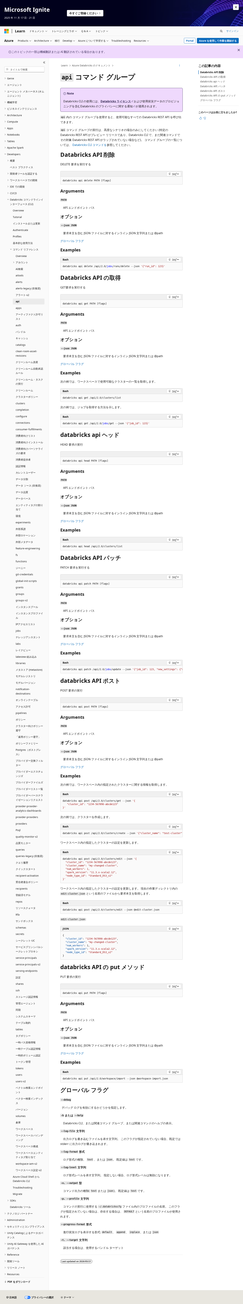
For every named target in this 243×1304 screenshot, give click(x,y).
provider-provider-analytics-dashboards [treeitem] (28, 808)
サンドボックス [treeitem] (24, 921)
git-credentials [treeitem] (24, 574)
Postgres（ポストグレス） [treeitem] (28, 752)
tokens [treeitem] (19, 1068)
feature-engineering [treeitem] (28, 548)
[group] (121, 669)
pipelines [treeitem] (21, 713)
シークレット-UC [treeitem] (25, 940)
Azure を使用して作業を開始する (218, 40)
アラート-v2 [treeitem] (22, 295)
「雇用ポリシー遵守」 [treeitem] (28, 736)
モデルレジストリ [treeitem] (26, 676)
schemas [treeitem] (21, 927)
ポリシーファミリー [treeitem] (27, 743)
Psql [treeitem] (18, 830)
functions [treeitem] (21, 561)
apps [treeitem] (19, 308)
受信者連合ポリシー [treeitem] (27, 882)
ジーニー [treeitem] (21, 568)
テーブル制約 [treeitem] (23, 1022)
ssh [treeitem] (18, 990)
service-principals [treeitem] (26, 957)
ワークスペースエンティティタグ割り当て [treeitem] (29, 1155)
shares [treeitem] (20, 983)
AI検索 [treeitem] (19, 269)
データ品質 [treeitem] (22, 492)
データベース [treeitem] (23, 498)
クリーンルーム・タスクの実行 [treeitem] (29, 382)
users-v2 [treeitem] (21, 1081)
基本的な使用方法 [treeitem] (23, 243)
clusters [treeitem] (20, 403)
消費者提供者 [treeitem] (23, 459)
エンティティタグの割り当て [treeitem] (29, 507)
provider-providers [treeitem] (27, 817)
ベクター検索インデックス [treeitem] (29, 1101)
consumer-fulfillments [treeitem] (29, 429)
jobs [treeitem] (18, 630)
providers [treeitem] (21, 823)
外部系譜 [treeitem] (21, 529)
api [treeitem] (17, 301)
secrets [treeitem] (20, 934)
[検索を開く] (221, 31)
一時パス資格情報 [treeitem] (26, 1042)
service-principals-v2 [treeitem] (28, 964)
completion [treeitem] (22, 409)
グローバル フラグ (72, 241)
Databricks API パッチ (213, 86)
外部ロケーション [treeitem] (26, 535)
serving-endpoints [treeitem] (27, 970)
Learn (64, 65)
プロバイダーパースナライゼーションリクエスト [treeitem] (29, 797)
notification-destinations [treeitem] (23, 691)
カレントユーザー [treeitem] (26, 472)
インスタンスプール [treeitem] (27, 607)
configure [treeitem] (21, 416)
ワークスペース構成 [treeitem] (27, 1146)
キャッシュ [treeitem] (22, 338)
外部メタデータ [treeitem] (24, 542)
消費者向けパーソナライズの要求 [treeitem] (29, 451)
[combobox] (24, 69)
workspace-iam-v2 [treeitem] (26, 1163)
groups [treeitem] (20, 594)
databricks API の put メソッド (218, 95)
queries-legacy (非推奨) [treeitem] (29, 856)
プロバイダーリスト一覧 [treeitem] (29, 789)
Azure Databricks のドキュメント (91, 65)
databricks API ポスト (212, 91)
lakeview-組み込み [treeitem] (26, 656)
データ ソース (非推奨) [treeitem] (28, 485)
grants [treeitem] (19, 587)
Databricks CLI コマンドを (89, 145)
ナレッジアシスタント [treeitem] (28, 637)
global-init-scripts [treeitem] (26, 581)
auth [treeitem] (18, 325)
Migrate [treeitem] (17, 1194)
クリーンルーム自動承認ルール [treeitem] (29, 371)
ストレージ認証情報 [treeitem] (27, 996)
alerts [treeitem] (19, 282)
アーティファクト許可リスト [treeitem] (29, 316)
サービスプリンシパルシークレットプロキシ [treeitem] (29, 949)
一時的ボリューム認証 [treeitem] (28, 1055)
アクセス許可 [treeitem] (23, 706)
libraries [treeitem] (21, 663)
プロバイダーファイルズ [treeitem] (29, 782)
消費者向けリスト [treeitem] (26, 435)
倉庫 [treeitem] (18, 1122)
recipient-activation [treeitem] (27, 875)
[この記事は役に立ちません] (205, 118)
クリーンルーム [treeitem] (24, 390)
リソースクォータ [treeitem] (26, 908)
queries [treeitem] (20, 849)
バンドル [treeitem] (21, 331)
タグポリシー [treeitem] (23, 1035)
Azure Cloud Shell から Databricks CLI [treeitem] (26, 1179)
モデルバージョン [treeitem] (26, 682)
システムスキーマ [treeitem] (26, 1016)
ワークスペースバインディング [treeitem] (29, 1138)
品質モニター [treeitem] (23, 843)
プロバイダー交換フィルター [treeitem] (29, 763)
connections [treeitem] (23, 422)
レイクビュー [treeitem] (23, 650)
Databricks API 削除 (212, 72)
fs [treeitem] (17, 555)
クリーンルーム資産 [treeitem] (27, 362)
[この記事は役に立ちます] (200, 118)
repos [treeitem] (19, 901)
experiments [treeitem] (23, 522)
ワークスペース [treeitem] (24, 1129)
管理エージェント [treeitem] (26, 1003)
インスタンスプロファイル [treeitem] (29, 615)
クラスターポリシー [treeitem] (27, 396)
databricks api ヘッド (212, 81)
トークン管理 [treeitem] (23, 1061)
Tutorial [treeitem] (17, 217)
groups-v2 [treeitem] (22, 600)
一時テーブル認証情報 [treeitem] (28, 1048)
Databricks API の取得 (213, 76)
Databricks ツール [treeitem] (20, 1207)
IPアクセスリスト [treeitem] (25, 624)
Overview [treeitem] (18, 210)
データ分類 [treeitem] (22, 479)
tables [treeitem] (19, 1029)
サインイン (232, 31)
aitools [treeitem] (19, 275)
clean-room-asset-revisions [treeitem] (26, 353)
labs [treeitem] (18, 643)
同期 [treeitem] (18, 1009)
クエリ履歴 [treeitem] (22, 862)
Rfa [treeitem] (18, 914)
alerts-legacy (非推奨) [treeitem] (28, 288)
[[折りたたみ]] (44, 62)
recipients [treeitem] (22, 888)
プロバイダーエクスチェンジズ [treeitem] (29, 774)
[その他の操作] (179, 66)
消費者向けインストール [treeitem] (29, 442)
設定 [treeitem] (18, 977)
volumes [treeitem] (21, 1116)
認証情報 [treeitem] (21, 466)
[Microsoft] (6, 31)
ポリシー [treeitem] (21, 719)
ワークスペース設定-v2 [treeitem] (29, 1170)
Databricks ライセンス (116, 101)
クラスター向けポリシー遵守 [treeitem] (29, 728)
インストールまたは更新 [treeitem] (26, 223)
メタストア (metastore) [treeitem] (29, 669)
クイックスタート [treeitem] (26, 869)
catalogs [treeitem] (21, 344)
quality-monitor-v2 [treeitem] (27, 836)
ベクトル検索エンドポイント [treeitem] (29, 1090)
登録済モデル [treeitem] (23, 895)
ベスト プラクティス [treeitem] (21, 167)
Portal (190, 40)
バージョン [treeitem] (22, 1109)
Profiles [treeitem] (17, 236)
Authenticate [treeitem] (20, 230)
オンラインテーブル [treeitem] (27, 700)
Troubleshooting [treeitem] (22, 1187)
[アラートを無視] (236, 7)
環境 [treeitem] (18, 516)
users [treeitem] (19, 1074)
